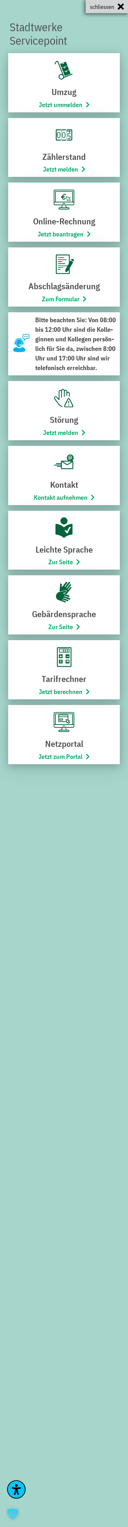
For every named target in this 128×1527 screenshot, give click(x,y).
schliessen (102, 6)
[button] (13, 1514)
